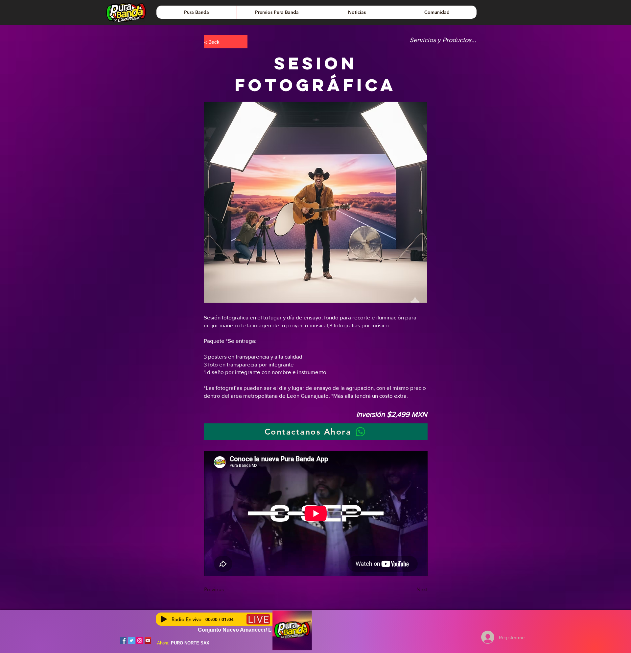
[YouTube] (148, 640)
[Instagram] (139, 640)
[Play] (164, 619)
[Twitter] (131, 640)
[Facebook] (123, 640)
